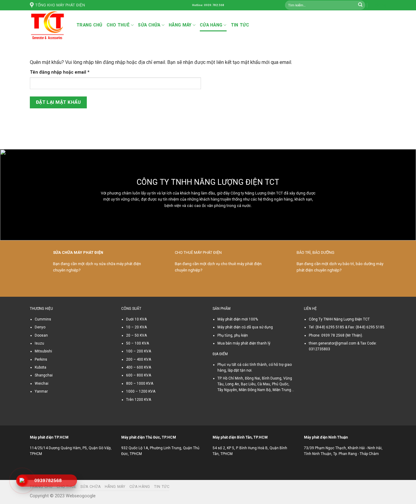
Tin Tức (240, 25)
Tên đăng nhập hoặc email (65, 72)
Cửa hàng (211, 25)
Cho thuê (118, 25)
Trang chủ (89, 25)
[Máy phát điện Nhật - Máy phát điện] (48, 25)
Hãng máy (180, 25)
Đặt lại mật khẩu (58, 102)
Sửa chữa (149, 25)
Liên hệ (379, 5)
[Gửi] (360, 5)
